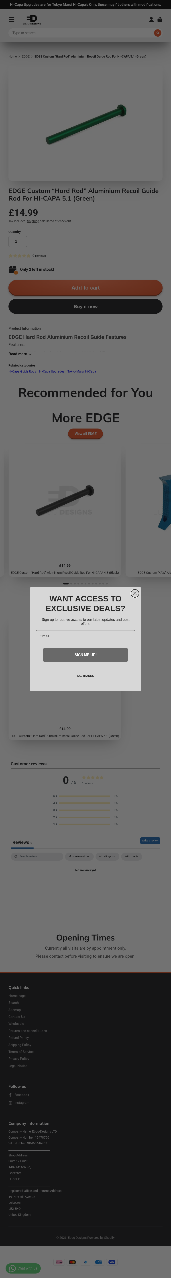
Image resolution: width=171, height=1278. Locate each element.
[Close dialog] (135, 593)
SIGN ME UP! (86, 655)
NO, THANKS (85, 675)
